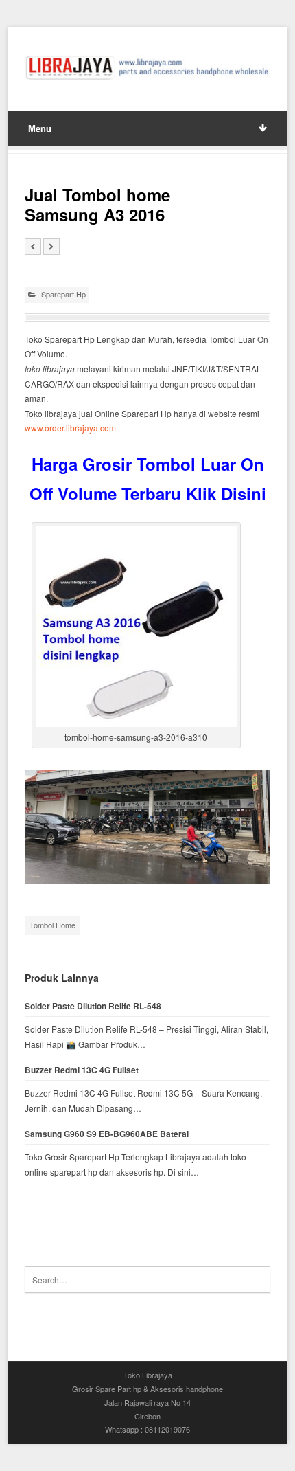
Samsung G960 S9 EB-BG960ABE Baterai (107, 1134)
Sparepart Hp (63, 294)
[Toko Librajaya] (148, 67)
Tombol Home (52, 924)
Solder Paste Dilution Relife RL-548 (93, 1006)
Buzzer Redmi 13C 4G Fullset (82, 1070)
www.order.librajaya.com (70, 428)
